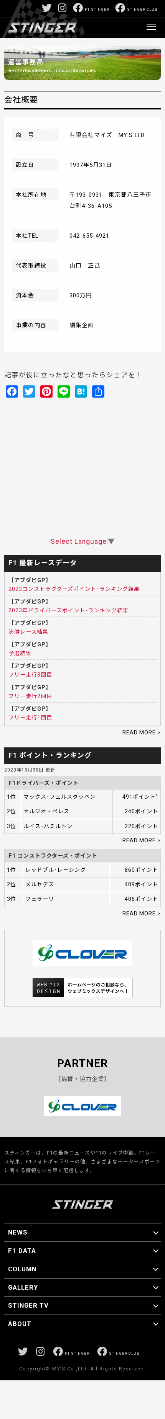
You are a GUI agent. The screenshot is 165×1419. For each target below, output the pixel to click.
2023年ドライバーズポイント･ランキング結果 (68, 610)
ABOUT (19, 1324)
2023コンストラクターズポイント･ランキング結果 (74, 589)
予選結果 (19, 653)
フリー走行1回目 (30, 717)
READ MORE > (141, 732)
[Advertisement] (82, 486)
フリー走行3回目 (30, 675)
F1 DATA (22, 1250)
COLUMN (22, 1269)
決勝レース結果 (28, 632)
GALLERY (23, 1287)
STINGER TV (28, 1305)
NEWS (18, 1232)
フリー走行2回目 (30, 696)
